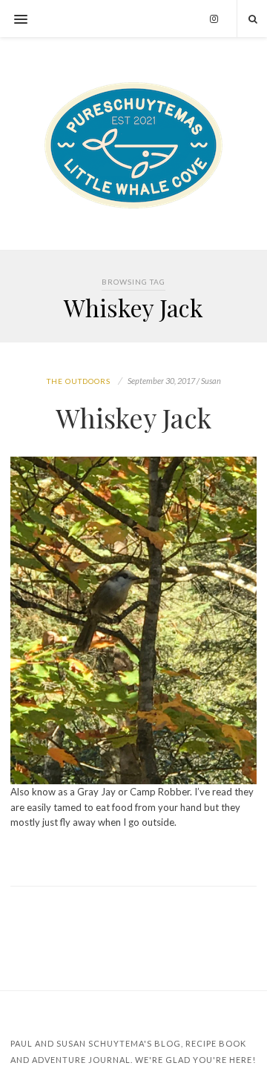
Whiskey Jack (133, 417)
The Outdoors (79, 381)
